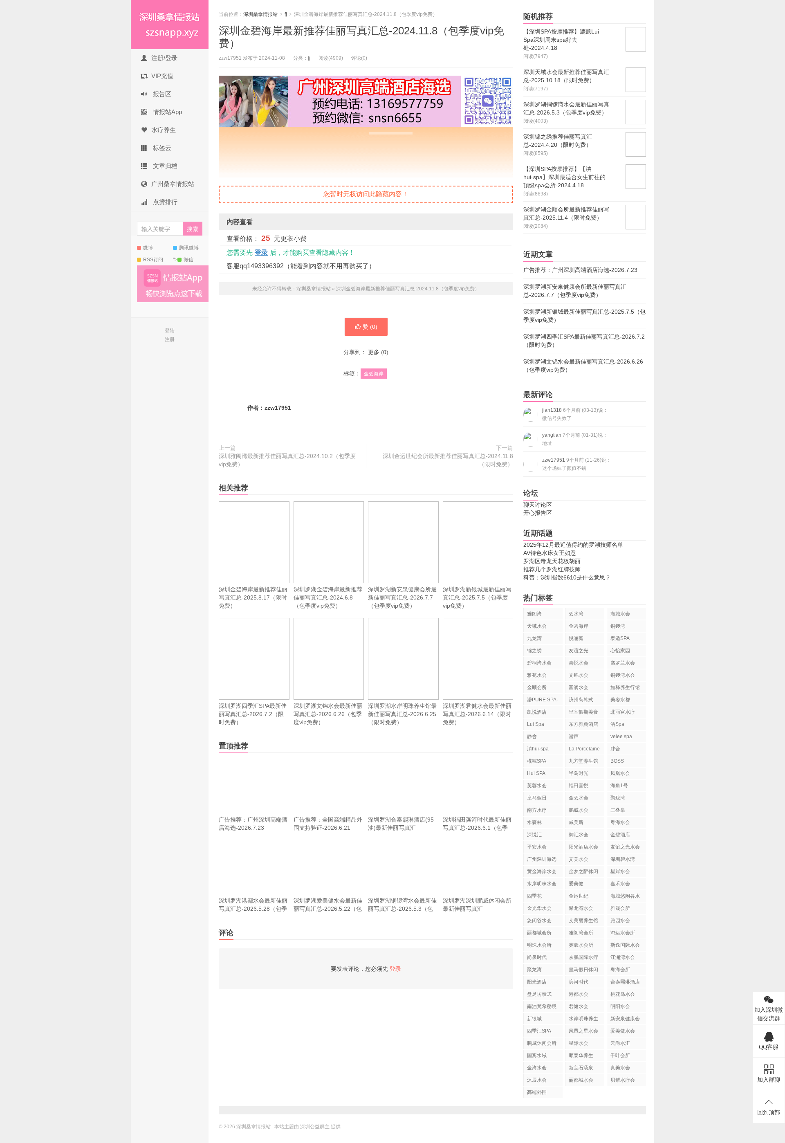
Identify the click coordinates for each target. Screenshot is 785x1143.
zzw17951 (278, 407)
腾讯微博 (189, 248)
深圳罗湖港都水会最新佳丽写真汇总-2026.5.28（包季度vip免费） (253, 908)
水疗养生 (163, 129)
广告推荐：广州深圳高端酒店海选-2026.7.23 (253, 823)
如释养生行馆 (625, 687)
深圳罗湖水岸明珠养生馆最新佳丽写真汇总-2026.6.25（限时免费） (402, 714)
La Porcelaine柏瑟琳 (584, 750)
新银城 (534, 1019)
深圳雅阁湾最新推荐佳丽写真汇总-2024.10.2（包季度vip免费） (287, 460)
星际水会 (578, 1043)
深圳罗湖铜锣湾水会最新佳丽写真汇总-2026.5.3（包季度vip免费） (402, 908)
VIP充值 (162, 75)
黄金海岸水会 (541, 871)
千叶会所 (620, 1055)
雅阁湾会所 (581, 933)
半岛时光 (578, 773)
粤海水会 (620, 822)
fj (286, 14)
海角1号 (619, 785)
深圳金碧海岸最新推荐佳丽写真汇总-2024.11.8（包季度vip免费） (408, 289)
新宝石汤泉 (581, 1068)
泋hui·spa (538, 749)
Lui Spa (535, 724)
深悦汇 (534, 835)
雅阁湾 (534, 614)
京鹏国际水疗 (583, 957)
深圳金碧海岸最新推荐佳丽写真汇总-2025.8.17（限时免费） (253, 597)
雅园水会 (620, 920)
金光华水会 (539, 908)
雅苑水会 (537, 675)
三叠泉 (617, 810)
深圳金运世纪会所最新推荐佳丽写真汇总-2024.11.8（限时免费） (448, 460)
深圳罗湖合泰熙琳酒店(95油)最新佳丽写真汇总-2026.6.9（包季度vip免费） (401, 831)
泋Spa (617, 724)
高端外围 (537, 1092)
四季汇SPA (539, 1031)
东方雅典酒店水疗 (583, 725)
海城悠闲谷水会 (625, 897)
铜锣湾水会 (622, 675)
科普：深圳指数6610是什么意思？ (567, 577)
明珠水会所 (539, 945)
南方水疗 (537, 810)
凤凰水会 (620, 773)
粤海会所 (620, 969)
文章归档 (164, 165)
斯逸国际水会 (625, 945)
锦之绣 (534, 650)
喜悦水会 (578, 663)
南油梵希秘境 (541, 1006)
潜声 (574, 736)
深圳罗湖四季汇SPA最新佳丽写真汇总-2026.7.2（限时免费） (253, 714)
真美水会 (620, 1068)
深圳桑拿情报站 (170, 24)
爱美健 (576, 884)
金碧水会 (578, 798)
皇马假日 (537, 798)
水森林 (534, 822)
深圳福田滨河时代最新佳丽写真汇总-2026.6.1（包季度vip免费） (477, 827)
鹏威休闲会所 (541, 1043)
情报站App (166, 111)
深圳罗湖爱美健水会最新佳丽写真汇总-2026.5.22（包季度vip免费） (328, 908)
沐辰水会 (537, 1080)
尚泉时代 (537, 957)
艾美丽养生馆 (583, 920)
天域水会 (537, 626)
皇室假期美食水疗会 (583, 713)
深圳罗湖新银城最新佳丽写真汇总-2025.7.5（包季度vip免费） (477, 597)
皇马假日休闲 (583, 969)
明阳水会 (620, 1006)
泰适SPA (620, 638)
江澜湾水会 (622, 957)
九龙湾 (534, 638)
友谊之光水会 (625, 847)
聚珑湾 (617, 798)
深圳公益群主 (315, 1127)
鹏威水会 (578, 810)
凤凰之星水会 (583, 1031)
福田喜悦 (578, 785)
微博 (148, 248)
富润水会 (578, 687)
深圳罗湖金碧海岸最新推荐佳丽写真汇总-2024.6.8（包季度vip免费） (328, 597)
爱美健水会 (622, 1031)
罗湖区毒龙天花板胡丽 (552, 561)
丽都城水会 (581, 1080)
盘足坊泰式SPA (539, 995)
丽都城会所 (539, 933)
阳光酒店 (537, 982)
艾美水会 (578, 859)
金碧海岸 (374, 374)
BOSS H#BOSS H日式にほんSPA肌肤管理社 (625, 762)
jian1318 (575, 414)
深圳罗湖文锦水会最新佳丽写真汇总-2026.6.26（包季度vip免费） (328, 714)
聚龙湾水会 (581, 908)
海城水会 (620, 614)
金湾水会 (537, 1068)
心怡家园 (620, 650)
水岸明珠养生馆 (583, 1020)
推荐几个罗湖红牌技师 (552, 569)
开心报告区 (537, 513)
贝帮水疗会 (622, 1080)
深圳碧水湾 (622, 859)
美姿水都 (620, 700)
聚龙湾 (534, 969)
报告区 (161, 93)
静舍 (532, 736)
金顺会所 (537, 687)
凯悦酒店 (537, 712)
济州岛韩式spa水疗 (581, 701)
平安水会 (537, 847)
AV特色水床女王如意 (549, 553)
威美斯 (576, 822)
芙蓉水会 (537, 785)
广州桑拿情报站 (172, 183)
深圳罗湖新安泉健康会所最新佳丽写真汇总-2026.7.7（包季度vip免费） (402, 597)
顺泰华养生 (581, 1055)
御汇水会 (578, 835)
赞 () (370, 326)
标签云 (161, 147)
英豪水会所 (581, 945)
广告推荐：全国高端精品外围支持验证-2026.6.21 (328, 823)
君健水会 (578, 1006)
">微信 (183, 260)
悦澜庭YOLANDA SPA (580, 639)
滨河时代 (578, 982)
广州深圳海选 (541, 859)
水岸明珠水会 (541, 884)
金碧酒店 (620, 835)
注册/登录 (164, 57)
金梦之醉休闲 (583, 871)
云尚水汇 (620, 1043)
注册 (170, 339)
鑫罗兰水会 (622, 663)
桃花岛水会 (622, 994)
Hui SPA (536, 773)
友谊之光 (578, 650)
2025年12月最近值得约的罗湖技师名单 (573, 544)
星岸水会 (620, 871)
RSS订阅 (153, 260)
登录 (261, 252)
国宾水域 (537, 1055)
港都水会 (578, 994)
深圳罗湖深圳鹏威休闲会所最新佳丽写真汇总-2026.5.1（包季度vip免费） (477, 912)
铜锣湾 (617, 626)
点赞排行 (164, 201)
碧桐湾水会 (539, 663)
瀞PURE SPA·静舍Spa (542, 701)
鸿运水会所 (622, 933)
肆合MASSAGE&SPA (628, 750)
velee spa (621, 736)
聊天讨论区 (537, 504)
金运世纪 (578, 896)
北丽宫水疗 (622, 712)
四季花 (534, 896)
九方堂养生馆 (583, 761)
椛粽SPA (536, 761)
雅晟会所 (620, 908)
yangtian (575, 439)
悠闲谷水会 (539, 920)
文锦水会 (578, 675)
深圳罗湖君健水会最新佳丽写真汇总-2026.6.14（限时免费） (477, 714)
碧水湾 (576, 614)
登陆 (170, 330)
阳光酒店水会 (583, 847)
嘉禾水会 (620, 884)
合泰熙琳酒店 (625, 982)
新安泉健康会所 (625, 1020)
